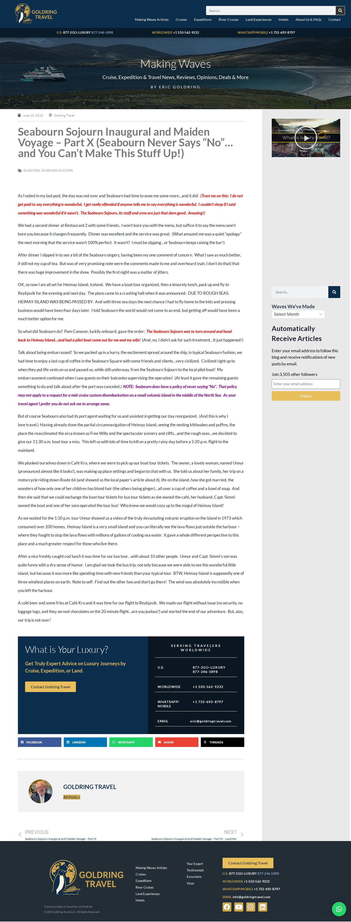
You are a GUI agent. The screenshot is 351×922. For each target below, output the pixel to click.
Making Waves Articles (152, 19)
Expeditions (203, 19)
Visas (190, 883)
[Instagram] (250, 906)
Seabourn (31, 170)
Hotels (283, 19)
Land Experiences (258, 19)
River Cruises (229, 19)
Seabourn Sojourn (57, 170)
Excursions (194, 877)
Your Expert (195, 864)
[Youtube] (238, 906)
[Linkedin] (262, 906)
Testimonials (195, 870)
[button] (39, 742)
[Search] (340, 10)
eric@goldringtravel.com (210, 721)
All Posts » (71, 797)
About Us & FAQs (308, 19)
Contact (334, 19)
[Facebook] (227, 906)
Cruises (181, 19)
